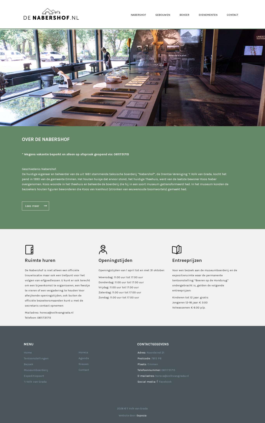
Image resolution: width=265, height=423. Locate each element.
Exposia (141, 415)
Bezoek (28, 364)
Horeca (83, 352)
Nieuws (84, 364)
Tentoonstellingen (36, 358)
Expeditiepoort (34, 376)
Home (28, 352)
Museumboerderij (36, 370)
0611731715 (168, 370)
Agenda (84, 358)
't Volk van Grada (35, 381)
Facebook (165, 381)
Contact (84, 370)
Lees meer (32, 206)
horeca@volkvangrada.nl (172, 376)
